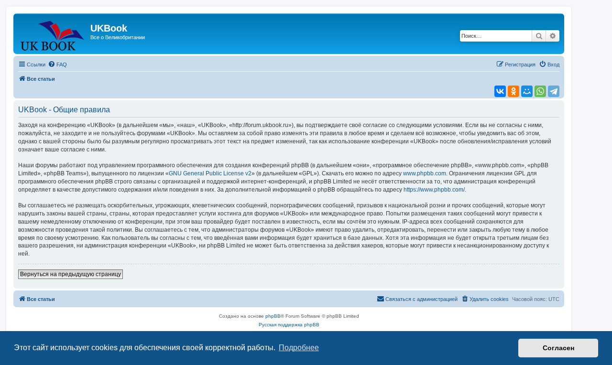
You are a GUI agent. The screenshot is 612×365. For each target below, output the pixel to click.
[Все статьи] (53, 34)
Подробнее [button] (299, 348)
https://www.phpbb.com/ (434, 189)
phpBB (273, 316)
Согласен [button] (558, 348)
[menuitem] (57, 64)
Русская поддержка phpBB (289, 324)
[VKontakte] (500, 91)
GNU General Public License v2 (210, 173)
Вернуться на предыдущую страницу (70, 274)
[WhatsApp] (540, 91)
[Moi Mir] (527, 91)
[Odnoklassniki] (513, 91)
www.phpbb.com (424, 173)
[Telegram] (553, 91)
